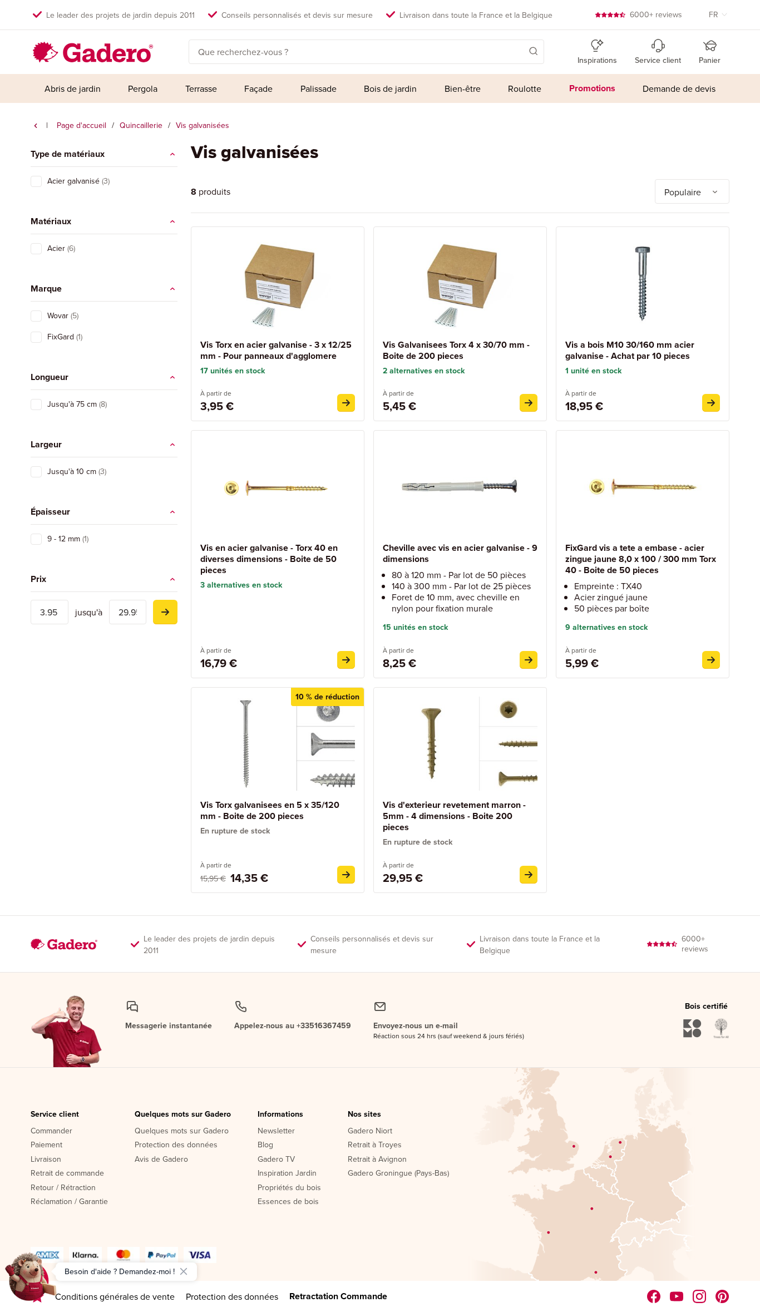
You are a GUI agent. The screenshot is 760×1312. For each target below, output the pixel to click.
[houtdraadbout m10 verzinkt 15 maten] (711, 403)
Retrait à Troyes (375, 1145)
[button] (517, 50)
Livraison (46, 1160)
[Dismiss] (183, 1271)
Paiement (46, 1145)
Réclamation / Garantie (69, 1202)
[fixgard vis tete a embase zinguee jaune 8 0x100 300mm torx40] (711, 660)
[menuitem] (73, 88)
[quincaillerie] (36, 126)
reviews (656, 14)
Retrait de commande (67, 1173)
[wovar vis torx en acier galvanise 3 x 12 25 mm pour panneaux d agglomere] (346, 403)
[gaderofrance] (654, 1296)
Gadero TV (276, 1160)
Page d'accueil (81, 125)
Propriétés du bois (289, 1188)
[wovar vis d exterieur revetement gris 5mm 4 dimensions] (528, 875)
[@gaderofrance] (677, 1296)
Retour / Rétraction (63, 1188)
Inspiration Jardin (287, 1173)
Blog (265, 1145)
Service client (55, 1114)
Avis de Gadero (161, 1160)
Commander (51, 1131)
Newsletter (276, 1131)
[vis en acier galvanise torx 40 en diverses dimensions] (346, 660)
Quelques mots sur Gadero (183, 1114)
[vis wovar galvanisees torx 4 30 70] (528, 403)
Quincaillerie (141, 125)
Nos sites (364, 1114)
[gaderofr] (700, 1296)
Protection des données (176, 1145)
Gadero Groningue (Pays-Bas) (398, 1173)
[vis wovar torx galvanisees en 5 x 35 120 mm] (346, 875)
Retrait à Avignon (377, 1160)
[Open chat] (31, 1281)
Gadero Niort (370, 1131)
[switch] (36, 181)
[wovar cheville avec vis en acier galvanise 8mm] (528, 660)
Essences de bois (288, 1202)
